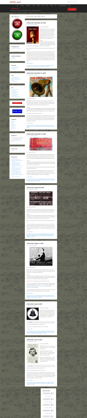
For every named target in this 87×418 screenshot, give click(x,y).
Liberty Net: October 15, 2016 (16, 169)
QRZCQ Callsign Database (15, 78)
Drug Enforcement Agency (35, 234)
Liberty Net (30, 65)
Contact (47, 5)
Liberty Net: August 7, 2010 (35, 243)
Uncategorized (14, 128)
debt (44, 65)
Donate (34, 5)
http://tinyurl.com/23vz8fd (42, 285)
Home (17, 5)
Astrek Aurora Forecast (15, 89)
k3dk (52, 65)
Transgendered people (32, 180)
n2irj (35, 66)
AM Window (13, 58)
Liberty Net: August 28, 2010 (35, 187)
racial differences (42, 66)
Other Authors (14, 125)
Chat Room (22, 5)
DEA (27, 234)
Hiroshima (43, 234)
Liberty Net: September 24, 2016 (16, 171)
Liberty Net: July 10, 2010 (34, 340)
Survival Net (13, 127)
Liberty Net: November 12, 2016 (16, 168)
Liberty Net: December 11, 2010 (36, 73)
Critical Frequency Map (15, 92)
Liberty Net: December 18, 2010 (36, 23)
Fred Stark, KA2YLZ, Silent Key (16, 159)
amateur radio (39, 65)
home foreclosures (49, 65)
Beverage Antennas (14, 91)
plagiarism (43, 235)
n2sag (36, 66)
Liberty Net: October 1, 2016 (16, 170)
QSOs (12, 126)
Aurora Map (13, 90)
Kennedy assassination (36, 332)
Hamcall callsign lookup (15, 77)
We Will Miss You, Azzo (15, 158)
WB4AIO (38, 5)
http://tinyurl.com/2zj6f (30, 287)
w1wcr (45, 66)
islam (50, 234)
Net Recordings (28, 5)
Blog (55, 5)
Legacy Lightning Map (15, 94)
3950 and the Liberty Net (15, 67)
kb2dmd (28, 66)
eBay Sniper (13, 150)
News (12, 123)
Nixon (38, 126)
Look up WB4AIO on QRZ (62, 5)
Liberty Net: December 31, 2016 (16, 167)
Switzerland (47, 126)
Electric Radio (14, 93)
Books (43, 5)
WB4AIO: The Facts (14, 81)
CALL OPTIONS (72, 9)
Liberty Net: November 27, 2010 (36, 134)
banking (42, 65)
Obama (39, 66)
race (46, 235)
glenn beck (40, 234)
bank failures (42, 233)
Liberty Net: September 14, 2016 (16, 172)
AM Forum (13, 57)
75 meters (35, 65)
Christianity (52, 233)
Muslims (35, 235)
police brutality (53, 332)
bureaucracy (48, 233)
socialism (28, 180)
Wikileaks (28, 127)
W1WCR (51, 5)
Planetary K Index (14, 95)
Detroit (46, 65)
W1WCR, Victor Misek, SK (15, 162)
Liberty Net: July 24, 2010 (34, 304)
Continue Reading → (30, 63)
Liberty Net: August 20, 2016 (16, 176)
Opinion (13, 124)
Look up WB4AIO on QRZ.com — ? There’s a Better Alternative (17, 164)
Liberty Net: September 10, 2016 (16, 173)
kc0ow (30, 66)
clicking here (18, 48)
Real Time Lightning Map (15, 96)
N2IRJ (69, 5)
